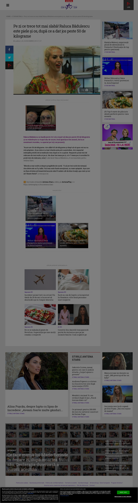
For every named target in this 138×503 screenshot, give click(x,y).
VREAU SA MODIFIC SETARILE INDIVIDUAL (122, 496)
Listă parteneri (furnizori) (64, 495)
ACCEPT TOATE (123, 492)
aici (21, 498)
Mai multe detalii (30, 493)
